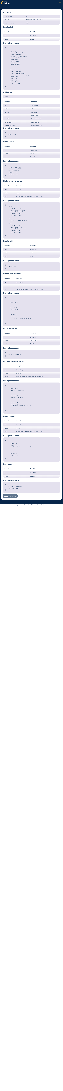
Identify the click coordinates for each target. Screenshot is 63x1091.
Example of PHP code (10, 496)
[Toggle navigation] (60, 2)
